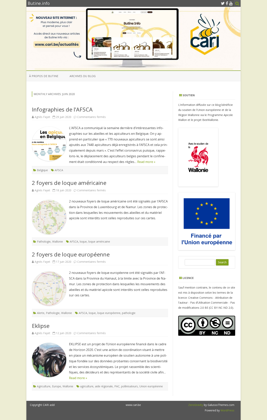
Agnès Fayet (42, 117)
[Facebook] (227, 3)
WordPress (227, 410)
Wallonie (57, 241)
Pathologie (44, 241)
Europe (56, 386)
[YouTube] (231, 3)
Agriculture (43, 386)
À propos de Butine (43, 76)
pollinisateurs (129, 386)
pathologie (128, 313)
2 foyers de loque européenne (71, 254)
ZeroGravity (195, 405)
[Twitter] (223, 3)
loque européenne (108, 313)
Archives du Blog (83, 76)
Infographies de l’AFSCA (62, 109)
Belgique (42, 170)
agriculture (86, 386)
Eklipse (40, 325)
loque (83, 241)
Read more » (146, 162)
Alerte (40, 313)
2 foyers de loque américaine (69, 182)
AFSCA (59, 170)
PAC (117, 386)
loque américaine (99, 241)
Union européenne (151, 386)
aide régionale (104, 386)
